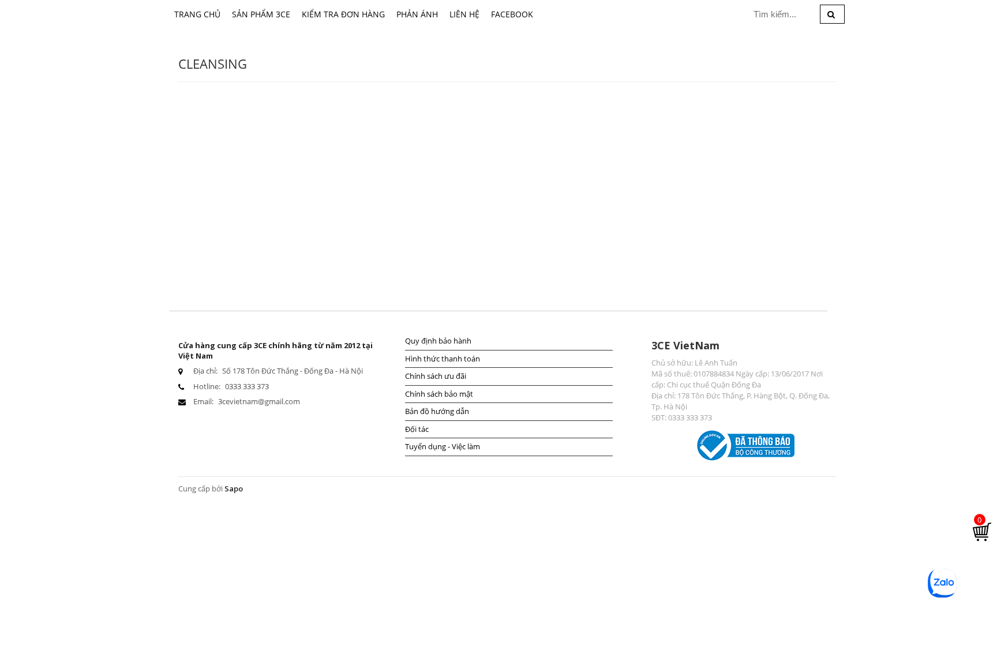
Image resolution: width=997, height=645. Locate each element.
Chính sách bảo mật (439, 394)
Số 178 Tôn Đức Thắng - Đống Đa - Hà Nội (292, 371)
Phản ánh (417, 14)
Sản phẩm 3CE (261, 14)
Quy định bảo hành (438, 340)
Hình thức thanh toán (442, 358)
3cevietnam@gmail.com (259, 401)
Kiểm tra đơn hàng (343, 14)
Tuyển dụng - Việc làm (442, 446)
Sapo (233, 488)
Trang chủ (197, 14)
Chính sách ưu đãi (435, 376)
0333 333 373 (247, 386)
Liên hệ (464, 14)
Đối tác (417, 429)
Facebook (512, 14)
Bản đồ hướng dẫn (437, 411)
